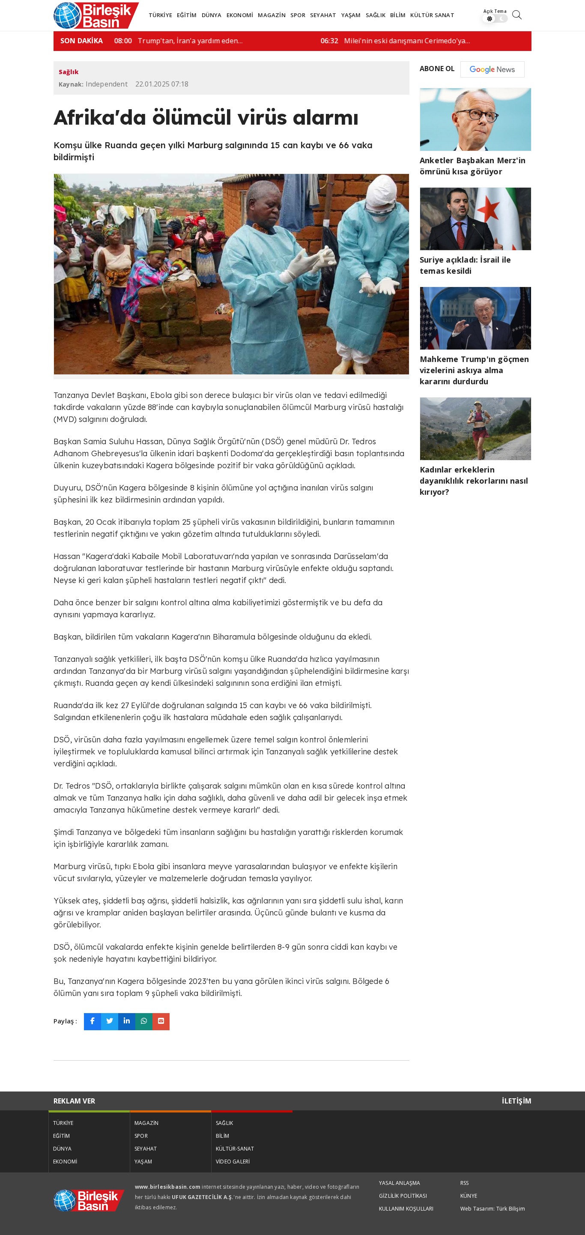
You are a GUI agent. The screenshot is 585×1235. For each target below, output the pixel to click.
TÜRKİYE (160, 15)
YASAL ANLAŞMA (400, 1183)
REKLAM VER (74, 1101)
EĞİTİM (187, 15)
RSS (464, 1183)
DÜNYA (212, 15)
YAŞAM (351, 15)
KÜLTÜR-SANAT (235, 1148)
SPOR (297, 15)
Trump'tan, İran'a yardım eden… (176, 40)
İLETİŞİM (516, 1101)
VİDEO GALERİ (233, 1161)
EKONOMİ (240, 15)
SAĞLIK (375, 15)
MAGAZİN (271, 15)
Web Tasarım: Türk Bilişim (492, 1208)
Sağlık (68, 72)
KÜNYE (468, 1195)
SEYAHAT (323, 15)
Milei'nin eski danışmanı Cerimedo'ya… (393, 40)
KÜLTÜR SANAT (432, 15)
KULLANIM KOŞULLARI (406, 1208)
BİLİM (398, 15)
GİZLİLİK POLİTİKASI (403, 1195)
